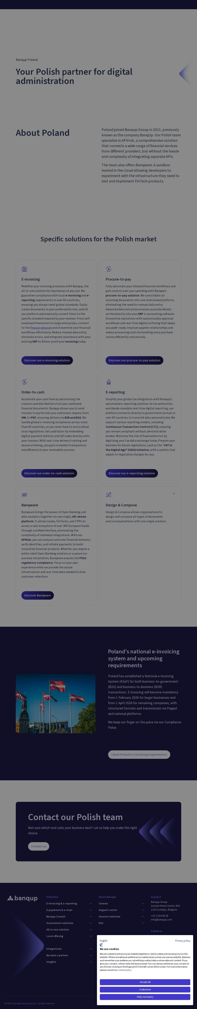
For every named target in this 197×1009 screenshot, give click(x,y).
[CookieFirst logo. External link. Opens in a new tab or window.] (101, 945)
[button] (103, 941)
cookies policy (124, 970)
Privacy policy (182, 941)
